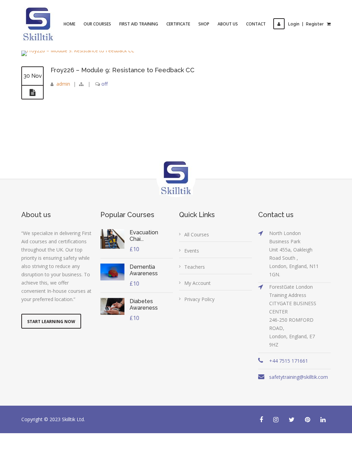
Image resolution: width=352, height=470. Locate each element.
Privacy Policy (199, 299)
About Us (228, 24)
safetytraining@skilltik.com (298, 377)
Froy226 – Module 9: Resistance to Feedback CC (123, 70)
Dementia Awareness (144, 270)
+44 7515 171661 (288, 360)
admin (63, 84)
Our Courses (97, 24)
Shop (203, 24)
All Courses (196, 234)
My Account (197, 283)
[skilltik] (38, 24)
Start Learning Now (51, 321)
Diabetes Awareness (144, 304)
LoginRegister (305, 24)
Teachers (194, 267)
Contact (256, 24)
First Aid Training (138, 24)
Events (191, 250)
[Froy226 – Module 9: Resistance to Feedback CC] (32, 92)
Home (69, 24)
